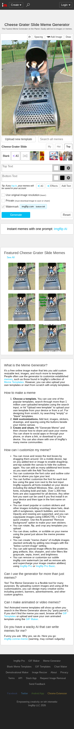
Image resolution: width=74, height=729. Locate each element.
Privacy (64, 672)
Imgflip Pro (26, 566)
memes (8, 379)
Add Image (56, 36)
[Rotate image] (29, 37)
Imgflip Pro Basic (45, 566)
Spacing (38, 36)
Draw (68, 36)
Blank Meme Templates (19, 666)
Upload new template (18, 139)
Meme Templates (14, 382)
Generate (16, 214)
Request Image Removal (53, 678)
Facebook (12, 693)
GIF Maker (32, 619)
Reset (66, 214)
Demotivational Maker (17, 672)
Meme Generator (52, 660)
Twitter (24, 693)
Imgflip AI (60, 229)
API (20, 678)
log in (14, 186)
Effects (54, 186)
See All (11, 257)
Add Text (66, 186)
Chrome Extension (57, 693)
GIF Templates (43, 666)
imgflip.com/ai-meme (16, 638)
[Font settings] (68, 168)
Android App (37, 693)
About (54, 672)
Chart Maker (60, 666)
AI (42, 186)
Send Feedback (37, 684)
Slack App (31, 678)
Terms (11, 678)
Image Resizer (39, 672)
